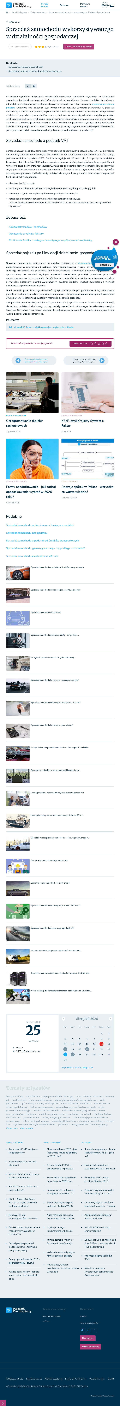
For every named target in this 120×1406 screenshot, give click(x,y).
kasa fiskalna (33, 1096)
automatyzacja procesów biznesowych (76, 1107)
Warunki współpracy (53, 1379)
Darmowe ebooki (85, 5)
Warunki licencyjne (96, 1379)
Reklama (64, 5)
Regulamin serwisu (34, 1379)
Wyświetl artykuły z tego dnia (77, 1067)
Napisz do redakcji (90, 1346)
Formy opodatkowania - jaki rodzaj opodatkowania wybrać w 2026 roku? (31, 492)
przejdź (104, 265)
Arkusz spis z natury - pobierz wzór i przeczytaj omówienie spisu (24, 1275)
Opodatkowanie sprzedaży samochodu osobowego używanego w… (60, 838)
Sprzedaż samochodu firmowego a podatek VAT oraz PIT (56, 702)
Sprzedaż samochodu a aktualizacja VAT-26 (32, 556)
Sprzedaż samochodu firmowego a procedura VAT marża (55, 905)
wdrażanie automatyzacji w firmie (79, 1110)
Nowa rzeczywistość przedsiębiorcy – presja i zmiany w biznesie (63, 1268)
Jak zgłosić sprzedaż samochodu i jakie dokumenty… (53, 657)
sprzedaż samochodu (20, 46)
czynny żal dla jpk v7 (47, 1103)
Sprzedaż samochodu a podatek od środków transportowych (42, 540)
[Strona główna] (7, 12)
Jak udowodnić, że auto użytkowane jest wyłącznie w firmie (41, 327)
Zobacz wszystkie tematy (19, 1128)
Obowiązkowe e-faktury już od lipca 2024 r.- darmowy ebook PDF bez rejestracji (100, 1243)
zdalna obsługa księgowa (36, 1121)
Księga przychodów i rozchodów (28, 227)
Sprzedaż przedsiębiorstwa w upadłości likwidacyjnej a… (55, 770)
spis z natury (27, 1103)
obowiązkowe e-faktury (91, 1121)
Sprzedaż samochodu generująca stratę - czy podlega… (55, 635)
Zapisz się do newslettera (78, 46)
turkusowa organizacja (41, 1107)
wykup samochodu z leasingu (58, 1096)
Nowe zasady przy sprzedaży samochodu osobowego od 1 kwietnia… (61, 991)
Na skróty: (12, 63)
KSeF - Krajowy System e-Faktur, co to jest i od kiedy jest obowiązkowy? (23, 1202)
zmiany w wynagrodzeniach (56, 1117)
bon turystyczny (99, 1124)
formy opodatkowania (41, 1100)
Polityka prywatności (14, 1379)
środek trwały (19, 1100)
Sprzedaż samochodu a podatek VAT (25, 67)
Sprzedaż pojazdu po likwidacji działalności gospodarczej (35, 71)
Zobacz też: (16, 217)
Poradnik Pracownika (52, 1316)
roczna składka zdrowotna (89, 1096)
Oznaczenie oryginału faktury (26, 233)
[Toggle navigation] (112, 5)
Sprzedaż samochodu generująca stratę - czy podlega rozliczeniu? (45, 548)
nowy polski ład (80, 1124)
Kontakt (83, 1316)
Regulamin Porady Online (75, 1379)
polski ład (63, 1124)
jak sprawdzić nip (14, 1096)
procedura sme (31, 1117)
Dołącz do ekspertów (89, 1323)
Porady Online (44, 5)
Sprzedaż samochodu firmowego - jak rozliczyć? (52, 725)
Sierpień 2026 (87, 1019)
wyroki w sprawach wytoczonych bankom (34, 1124)
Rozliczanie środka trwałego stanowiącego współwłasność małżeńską (50, 240)
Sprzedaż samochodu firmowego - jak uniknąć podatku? (55, 680)
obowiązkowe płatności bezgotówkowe (75, 1100)
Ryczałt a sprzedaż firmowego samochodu (49, 860)
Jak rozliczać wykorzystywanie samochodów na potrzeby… (56, 950)
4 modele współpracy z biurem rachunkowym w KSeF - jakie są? (100, 1153)
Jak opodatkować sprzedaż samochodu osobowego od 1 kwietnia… (60, 747)
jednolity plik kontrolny (64, 1121)
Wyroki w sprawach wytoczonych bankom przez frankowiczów (99, 1272)
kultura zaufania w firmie (46, 1110)
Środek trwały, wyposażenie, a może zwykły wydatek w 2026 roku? (24, 1231)
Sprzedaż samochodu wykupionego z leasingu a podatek (40, 525)
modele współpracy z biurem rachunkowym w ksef (65, 1114)
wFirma (46, 1321)
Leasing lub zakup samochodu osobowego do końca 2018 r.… (57, 815)
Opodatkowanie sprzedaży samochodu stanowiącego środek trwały (60, 973)
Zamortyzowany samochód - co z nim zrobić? (50, 883)
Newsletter (87, 1338)
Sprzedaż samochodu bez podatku (26, 533)
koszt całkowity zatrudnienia (76, 1103)
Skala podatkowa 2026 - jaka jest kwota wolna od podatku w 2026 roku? (62, 1153)
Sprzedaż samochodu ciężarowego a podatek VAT (52, 928)
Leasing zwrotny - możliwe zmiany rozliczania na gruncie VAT (57, 792)
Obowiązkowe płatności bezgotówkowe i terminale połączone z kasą (23, 1247)
